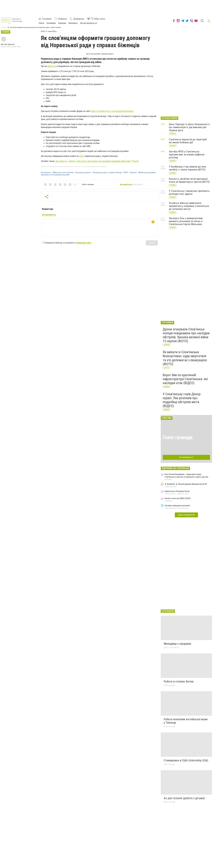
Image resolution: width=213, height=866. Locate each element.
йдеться (51, 66)
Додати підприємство (186, 515)
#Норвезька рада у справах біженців (107, 172)
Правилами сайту (83, 243)
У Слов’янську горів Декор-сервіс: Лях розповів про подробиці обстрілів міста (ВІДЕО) (182, 400)
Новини (62, 19)
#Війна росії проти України (62, 172)
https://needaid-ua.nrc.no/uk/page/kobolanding (112, 111)
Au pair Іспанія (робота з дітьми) (184, 798)
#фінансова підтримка (147, 172)
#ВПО (125, 172)
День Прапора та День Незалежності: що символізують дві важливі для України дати (189, 127)
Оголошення (51, 23)
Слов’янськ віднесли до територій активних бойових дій (188, 141)
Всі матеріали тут (186, 457)
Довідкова (62, 23)
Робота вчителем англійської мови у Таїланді (186, 721)
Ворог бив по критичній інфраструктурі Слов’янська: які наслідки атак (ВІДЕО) (185, 379)
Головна (47, 19)
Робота (41, 23)
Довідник (78, 19)
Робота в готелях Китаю (179, 681)
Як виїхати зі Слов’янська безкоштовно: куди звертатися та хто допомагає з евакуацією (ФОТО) (185, 358)
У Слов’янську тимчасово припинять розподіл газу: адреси (189, 192)
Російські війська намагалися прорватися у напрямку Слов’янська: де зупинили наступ (189, 206)
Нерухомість (73, 23)
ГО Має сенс (98, 19)
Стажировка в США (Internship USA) (186, 760)
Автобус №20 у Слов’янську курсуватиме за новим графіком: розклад (187, 154)
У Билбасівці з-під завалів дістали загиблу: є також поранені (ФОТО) (187, 168)
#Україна (133, 172)
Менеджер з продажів (177, 643)
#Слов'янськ (46, 172)
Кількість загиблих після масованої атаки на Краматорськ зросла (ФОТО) (189, 180)
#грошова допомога (83, 172)
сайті (81, 156)
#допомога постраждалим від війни (55, 175)
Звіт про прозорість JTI (88, 23)
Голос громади (178, 437)
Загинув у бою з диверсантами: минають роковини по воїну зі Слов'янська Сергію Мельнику (186, 221)
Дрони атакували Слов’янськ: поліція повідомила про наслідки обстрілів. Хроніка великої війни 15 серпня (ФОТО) (186, 335)
